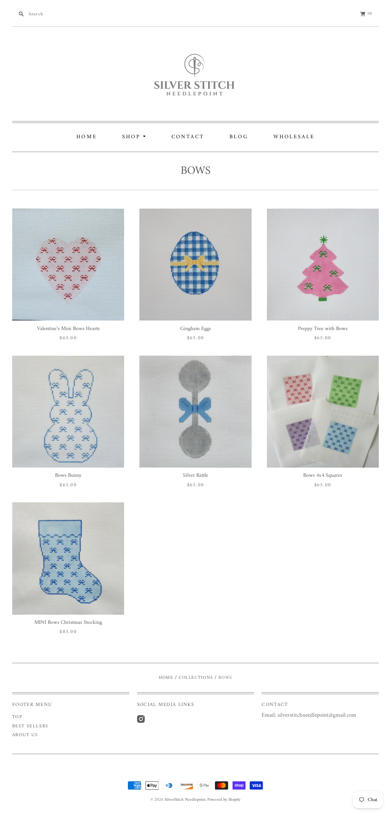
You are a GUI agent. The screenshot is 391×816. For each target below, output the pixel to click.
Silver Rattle (195, 475)
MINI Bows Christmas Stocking (68, 622)
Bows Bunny (68, 475)
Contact (187, 137)
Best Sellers (30, 726)
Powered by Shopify (224, 799)
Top (17, 717)
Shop (132, 137)
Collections (196, 678)
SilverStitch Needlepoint (185, 799)
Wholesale (294, 137)
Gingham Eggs (195, 329)
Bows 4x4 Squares (322, 475)
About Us (25, 735)
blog (238, 137)
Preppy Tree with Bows (322, 329)
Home (86, 137)
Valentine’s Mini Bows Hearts (68, 329)
